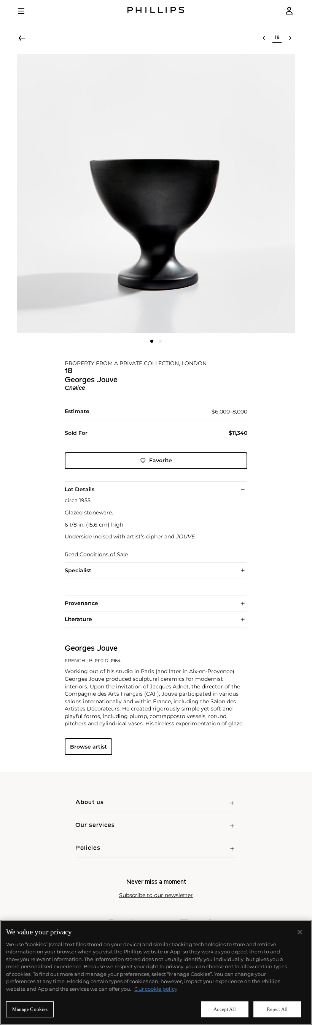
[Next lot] (290, 38)
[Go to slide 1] (152, 341)
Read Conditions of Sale (96, 554)
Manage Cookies (30, 1009)
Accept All (224, 1009)
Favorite (160, 460)
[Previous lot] (264, 38)
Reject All (277, 1009)
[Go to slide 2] (160, 341)
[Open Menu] (26, 11)
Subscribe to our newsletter (156, 895)
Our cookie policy (155, 989)
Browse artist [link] (88, 746)
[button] (156, 193)
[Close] (299, 932)
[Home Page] (156, 11)
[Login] (289, 11)
